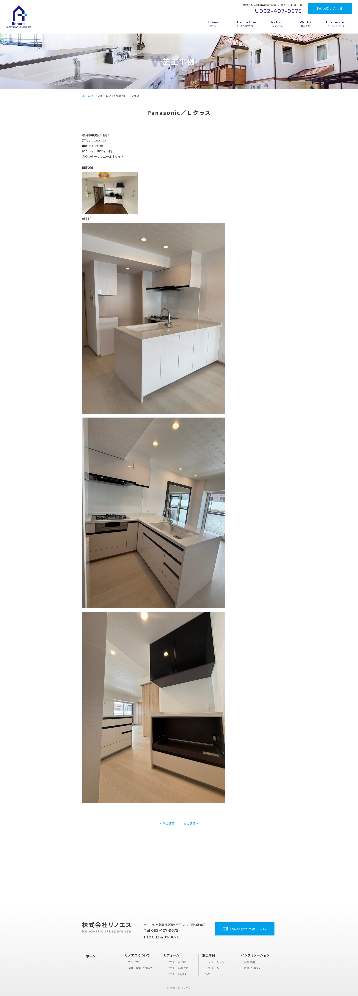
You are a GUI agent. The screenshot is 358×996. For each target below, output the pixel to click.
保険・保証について (140, 968)
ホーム (86, 96)
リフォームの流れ (177, 968)
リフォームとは (176, 962)
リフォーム (212, 968)
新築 (208, 974)
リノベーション (215, 962)
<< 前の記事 (166, 823)
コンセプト (135, 962)
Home (213, 23)
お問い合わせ (252, 968)
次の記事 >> (191, 823)
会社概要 (249, 962)
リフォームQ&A (176, 974)
